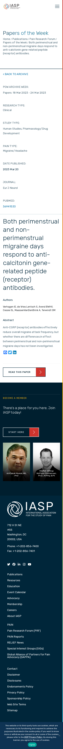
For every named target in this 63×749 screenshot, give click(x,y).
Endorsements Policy (20, 686)
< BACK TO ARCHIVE (15, 74)
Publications (14, 574)
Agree (32, 744)
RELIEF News (15, 642)
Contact (12, 668)
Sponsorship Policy (19, 698)
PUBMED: (9, 200)
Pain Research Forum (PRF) (24, 630)
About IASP (14, 616)
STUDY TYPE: (11, 123)
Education (13, 586)
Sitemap (12, 710)
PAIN (10, 624)
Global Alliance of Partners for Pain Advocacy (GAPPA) (28, 656)
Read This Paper (19, 372)
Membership (14, 604)
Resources (13, 580)
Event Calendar (16, 592)
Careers (12, 610)
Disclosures (14, 680)
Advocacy (13, 598)
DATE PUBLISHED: (14, 163)
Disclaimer (13, 674)
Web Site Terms (16, 704)
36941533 (9, 206)
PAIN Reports (15, 636)
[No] (59, 735)
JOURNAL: (9, 182)
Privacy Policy (15, 692)
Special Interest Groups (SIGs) (25, 648)
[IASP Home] (12, 6)
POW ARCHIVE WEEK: (16, 87)
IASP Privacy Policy (33, 737)
